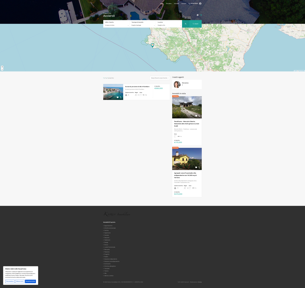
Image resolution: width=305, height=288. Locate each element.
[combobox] (116, 26)
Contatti (183, 3)
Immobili (176, 3)
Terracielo (107, 268)
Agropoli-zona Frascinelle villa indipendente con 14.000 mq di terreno (185, 175)
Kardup (200, 282)
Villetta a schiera (108, 275)
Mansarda (107, 249)
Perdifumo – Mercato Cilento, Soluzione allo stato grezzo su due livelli (186, 124)
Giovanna (185, 83)
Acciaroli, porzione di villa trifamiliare (137, 86)
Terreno (106, 271)
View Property (113, 96)
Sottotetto (107, 264)
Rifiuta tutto (19, 281)
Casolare (106, 235)
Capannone (107, 233)
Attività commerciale (110, 228)
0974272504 (194, 3)
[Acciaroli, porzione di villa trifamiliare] (152, 45)
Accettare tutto (30, 281)
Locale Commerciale (109, 247)
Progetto (106, 254)
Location (160, 22)
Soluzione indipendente (110, 259)
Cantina (106, 230)
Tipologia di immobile (137, 22)
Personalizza (10, 281)
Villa (105, 273)
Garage (106, 242)
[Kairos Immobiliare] (110, 4)
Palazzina (106, 252)
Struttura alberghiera (110, 266)
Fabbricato (107, 240)
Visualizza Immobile (187, 114)
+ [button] (2, 67)
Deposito (106, 237)
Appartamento (108, 225)
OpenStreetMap (301, 70)
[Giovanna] (176, 87)
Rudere (106, 256)
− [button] (2, 69)
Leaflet (295, 70)
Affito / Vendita (109, 22)
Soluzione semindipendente (111, 261)
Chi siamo (168, 3)
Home (161, 3)
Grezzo (106, 244)
